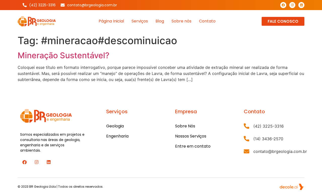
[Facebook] (283, 5)
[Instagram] (292, 5)
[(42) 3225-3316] (246, 126)
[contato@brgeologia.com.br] (246, 151)
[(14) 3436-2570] (246, 139)
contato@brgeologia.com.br (280, 151)
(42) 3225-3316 (268, 126)
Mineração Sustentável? (63, 55)
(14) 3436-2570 (268, 138)
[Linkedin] (301, 5)
